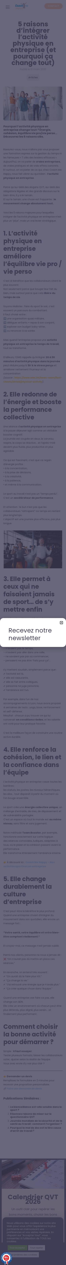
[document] (33, 632)
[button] (61, 622)
